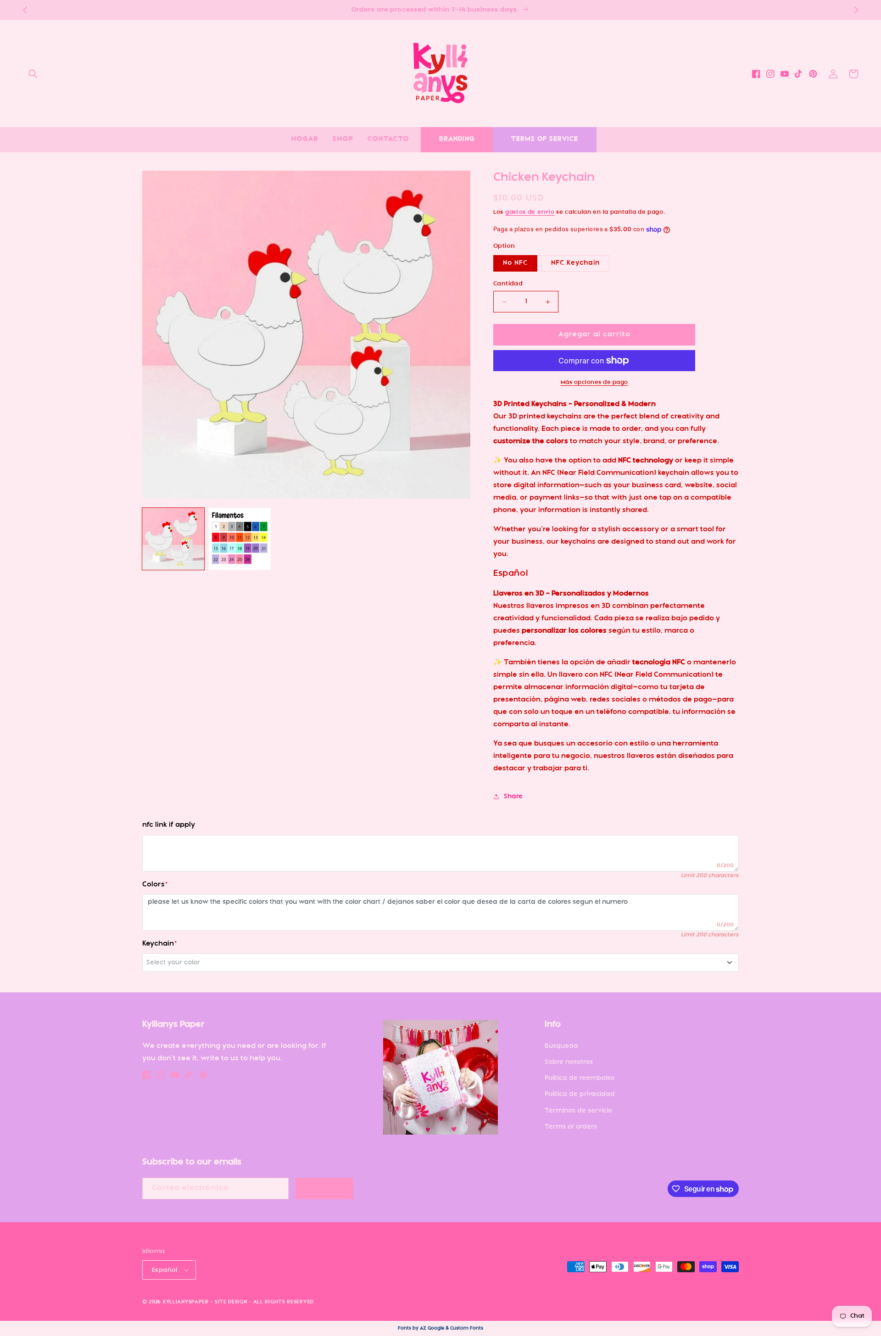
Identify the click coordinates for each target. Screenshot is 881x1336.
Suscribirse (324, 1188)
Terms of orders (571, 1127)
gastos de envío (530, 212)
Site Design (231, 1302)
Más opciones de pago (594, 382)
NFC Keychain (575, 263)
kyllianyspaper (186, 1302)
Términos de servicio (578, 1111)
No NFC (515, 263)
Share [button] (513, 796)
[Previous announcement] (25, 10)
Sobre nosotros (569, 1062)
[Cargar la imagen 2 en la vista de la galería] (240, 539)
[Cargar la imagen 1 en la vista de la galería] (173, 539)
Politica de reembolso (579, 1078)
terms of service (544, 139)
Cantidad (508, 284)
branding (456, 139)
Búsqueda (561, 1046)
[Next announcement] (856, 10)
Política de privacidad (580, 1094)
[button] (33, 74)
